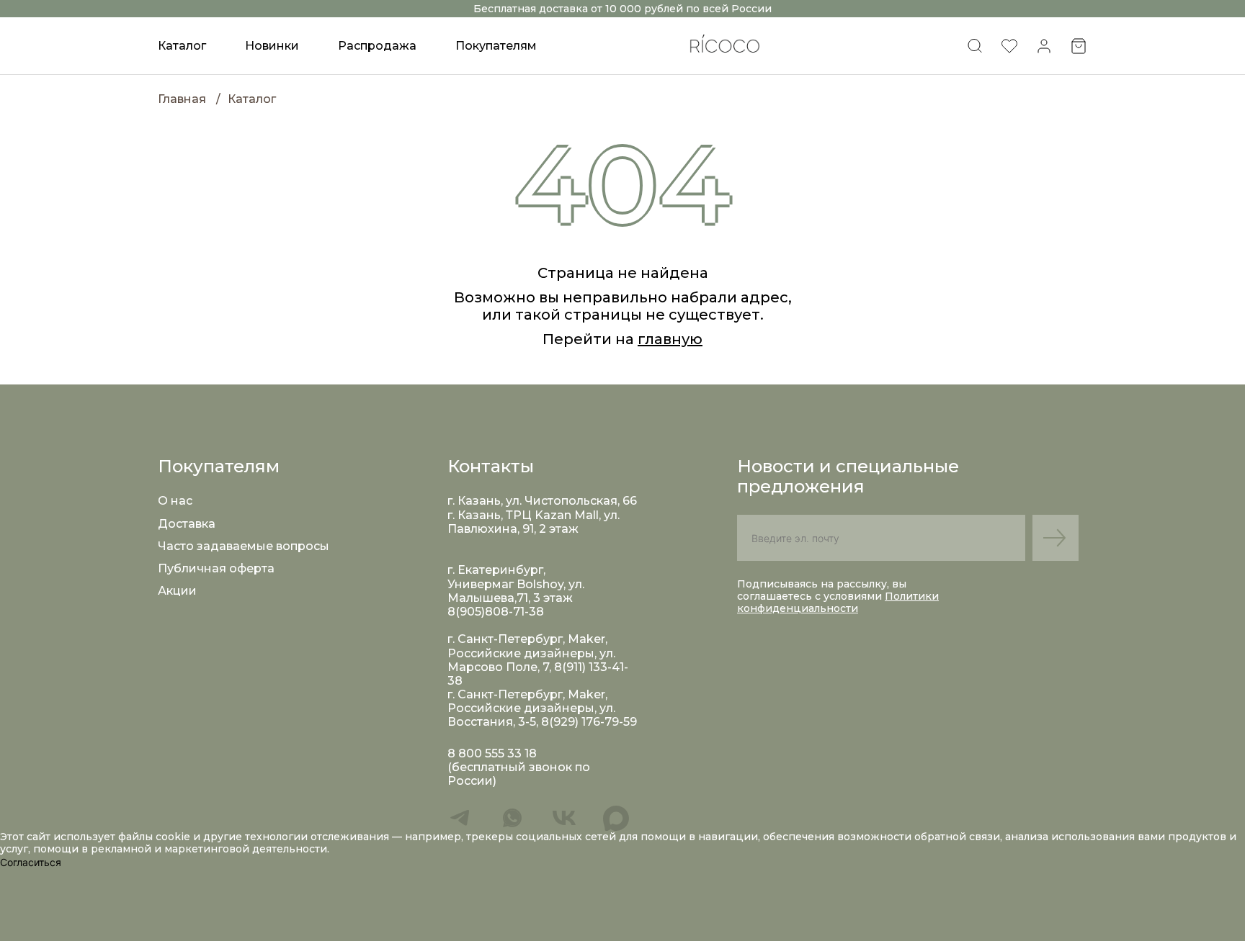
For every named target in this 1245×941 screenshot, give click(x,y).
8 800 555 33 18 (492, 753)
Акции (177, 591)
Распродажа (377, 46)
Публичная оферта (216, 568)
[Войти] (1044, 51)
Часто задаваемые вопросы (243, 546)
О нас (175, 501)
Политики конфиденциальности (838, 602)
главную (670, 339)
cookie (174, 836)
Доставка (186, 524)
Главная (182, 99)
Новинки (272, 46)
